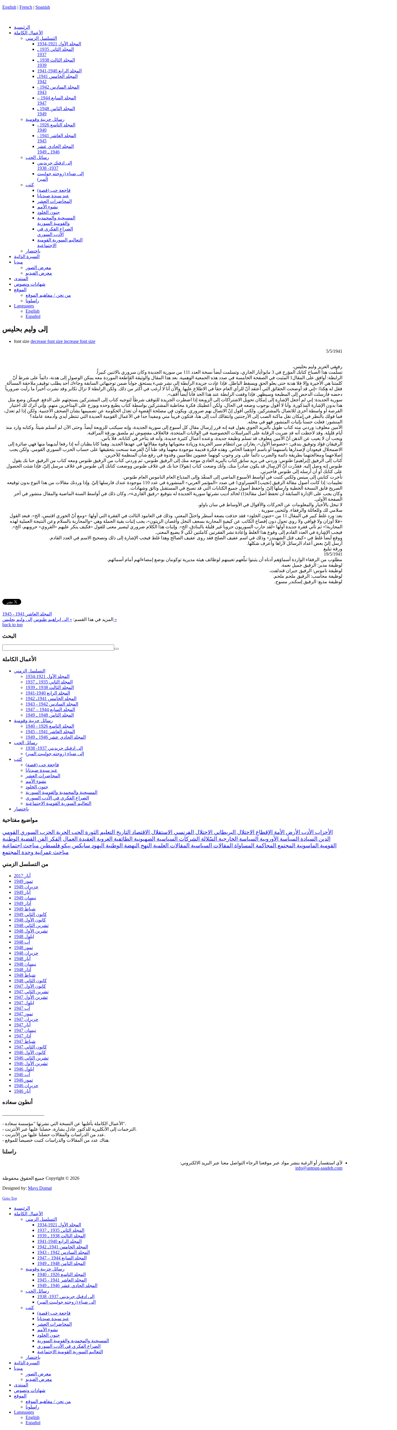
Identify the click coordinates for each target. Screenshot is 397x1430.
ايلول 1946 (24, 1068)
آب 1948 (22, 941)
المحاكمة (265, 845)
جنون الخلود (37, 786)
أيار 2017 (22, 875)
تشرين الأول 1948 (31, 930)
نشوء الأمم (36, 781)
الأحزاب (323, 832)
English (9, 7)
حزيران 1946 (26, 1085)
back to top (12, 624)
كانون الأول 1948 (30, 919)
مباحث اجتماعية (20, 845)
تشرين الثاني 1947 (31, 991)
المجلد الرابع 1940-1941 (48, 692)
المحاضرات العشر (43, 775)
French (25, 7)
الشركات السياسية (177, 839)
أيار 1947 (22, 1024)
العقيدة (86, 839)
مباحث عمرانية (51, 852)
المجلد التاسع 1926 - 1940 (50, 726)
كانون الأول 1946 (30, 1052)
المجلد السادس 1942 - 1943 (52, 703)
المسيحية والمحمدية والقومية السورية (61, 792)
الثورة (91, 832)
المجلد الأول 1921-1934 (47, 676)
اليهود (97, 845)
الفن (42, 839)
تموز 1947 (23, 1013)
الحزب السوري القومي (28, 832)
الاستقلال (161, 832)
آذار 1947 (22, 1035)
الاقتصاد (140, 832)
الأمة (279, 832)
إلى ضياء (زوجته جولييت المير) (55, 753)
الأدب (307, 832)
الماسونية (307, 845)
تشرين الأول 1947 (31, 997)
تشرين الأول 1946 (31, 1063)
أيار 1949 (22, 892)
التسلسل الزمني (29, 670)
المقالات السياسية (211, 845)
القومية (328, 845)
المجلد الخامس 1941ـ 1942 (51, 698)
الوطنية (113, 845)
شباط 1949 (24, 908)
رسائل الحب (25, 742)
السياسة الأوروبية (278, 839)
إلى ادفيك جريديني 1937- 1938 (54, 748)
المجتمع (285, 845)
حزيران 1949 (26, 886)
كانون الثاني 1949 (30, 914)
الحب (77, 832)
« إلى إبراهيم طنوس (52, 619)
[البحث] (116, 649)
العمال (69, 839)
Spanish (42, 7)
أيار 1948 (22, 958)
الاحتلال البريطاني (233, 832)
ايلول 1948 (24, 936)
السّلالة (208, 839)
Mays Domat (40, 1188)
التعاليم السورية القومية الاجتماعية (58, 803)
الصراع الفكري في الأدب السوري (57, 797)
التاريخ (122, 832)
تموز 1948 (23, 947)
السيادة (308, 839)
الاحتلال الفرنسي (192, 832)
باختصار (21, 808)
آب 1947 (22, 1008)
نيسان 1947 (25, 1030)
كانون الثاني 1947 (30, 1046)
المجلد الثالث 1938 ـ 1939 (50, 687)
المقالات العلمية (170, 845)
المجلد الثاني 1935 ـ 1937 (49, 681)
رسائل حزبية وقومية (33, 720)
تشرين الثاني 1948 (31, 925)
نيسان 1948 (25, 964)
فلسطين (49, 845)
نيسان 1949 (25, 897)
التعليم (107, 832)
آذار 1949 (22, 903)
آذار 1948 (22, 969)
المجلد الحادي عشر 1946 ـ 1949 (56, 737)
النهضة (131, 845)
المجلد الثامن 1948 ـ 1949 (50, 715)
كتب (18, 759)
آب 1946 (22, 1074)
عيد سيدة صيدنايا (42, 770)
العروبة (103, 839)
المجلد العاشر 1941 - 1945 (27, 613)
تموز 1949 (23, 881)
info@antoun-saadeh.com (318, 1168)
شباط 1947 (24, 1041)
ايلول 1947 (24, 1002)
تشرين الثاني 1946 (31, 1057)
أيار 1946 (22, 1091)
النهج (145, 845)
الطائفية (122, 839)
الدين (323, 839)
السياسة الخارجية (237, 839)
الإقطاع (263, 832)
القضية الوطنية (19, 839)
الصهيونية (144, 839)
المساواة (243, 845)
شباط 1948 (24, 975)
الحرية (62, 832)
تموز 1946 (23, 1080)
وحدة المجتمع (17, 852)
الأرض (292, 832)
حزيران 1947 (26, 1019)
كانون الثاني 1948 (30, 980)
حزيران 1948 (26, 953)
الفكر (54, 839)
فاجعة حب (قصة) (42, 764)
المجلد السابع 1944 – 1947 (50, 709)
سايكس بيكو (75, 845)
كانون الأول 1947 (30, 986)
